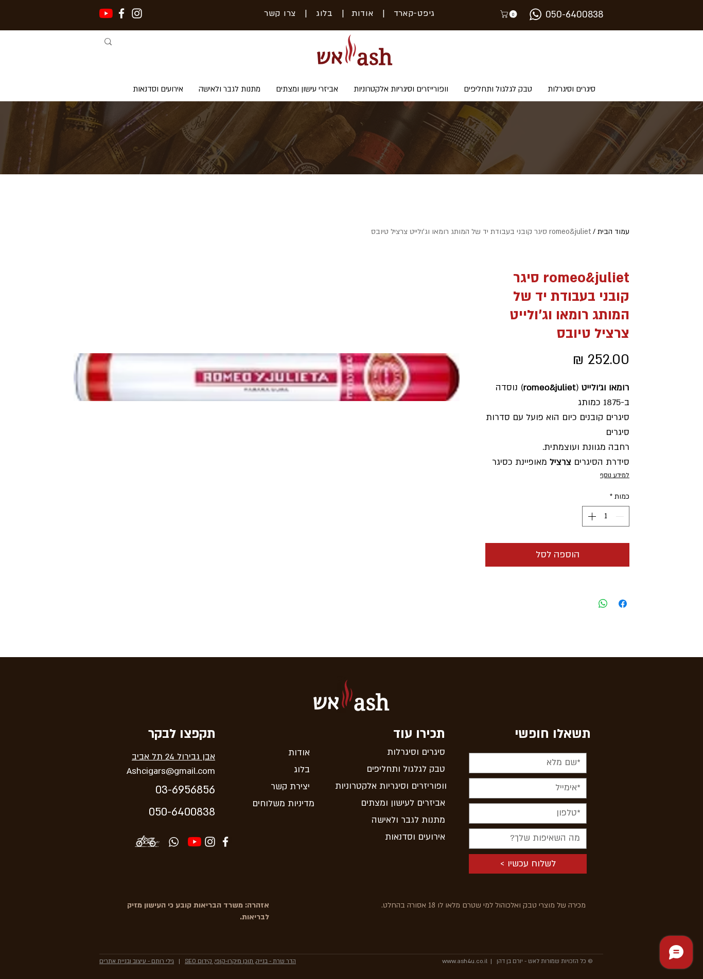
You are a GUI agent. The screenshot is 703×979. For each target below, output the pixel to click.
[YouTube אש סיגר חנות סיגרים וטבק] (194, 841)
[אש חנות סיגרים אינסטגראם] (137, 13)
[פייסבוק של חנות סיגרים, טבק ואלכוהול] (121, 13)
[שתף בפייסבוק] (623, 603)
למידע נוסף (614, 475)
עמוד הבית (613, 232)
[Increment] (591, 516)
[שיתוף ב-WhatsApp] (603, 603)
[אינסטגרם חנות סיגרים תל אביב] (210, 841)
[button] (509, 14)
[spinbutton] (605, 516)
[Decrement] (620, 516)
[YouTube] (106, 13)
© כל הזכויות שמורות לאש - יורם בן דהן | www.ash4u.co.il (517, 961)
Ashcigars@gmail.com (171, 771)
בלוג (320, 13)
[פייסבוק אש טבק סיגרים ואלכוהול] (225, 841)
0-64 (172, 812)
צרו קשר (280, 13)
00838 (199, 812)
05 (155, 812)
